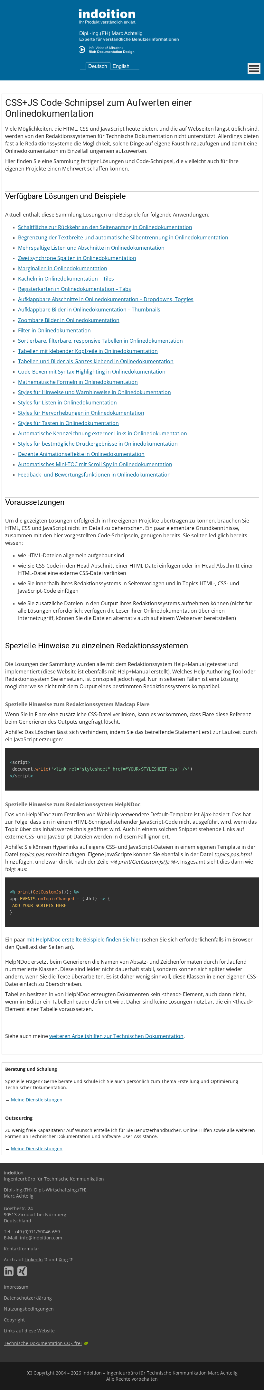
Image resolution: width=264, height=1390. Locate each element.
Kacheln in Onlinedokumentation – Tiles (66, 278)
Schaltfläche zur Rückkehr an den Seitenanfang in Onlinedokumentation (105, 227)
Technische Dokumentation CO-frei (43, 1343)
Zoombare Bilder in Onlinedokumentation (68, 320)
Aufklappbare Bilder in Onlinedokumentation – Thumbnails (89, 309)
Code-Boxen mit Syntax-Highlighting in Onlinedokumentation (91, 371)
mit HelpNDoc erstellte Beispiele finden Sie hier (83, 939)
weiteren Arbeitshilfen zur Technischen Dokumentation (116, 1036)
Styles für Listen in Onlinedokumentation (67, 402)
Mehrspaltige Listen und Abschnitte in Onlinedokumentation (91, 247)
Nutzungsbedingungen (29, 1309)
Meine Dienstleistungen (36, 1100)
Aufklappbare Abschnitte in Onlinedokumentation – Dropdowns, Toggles (105, 299)
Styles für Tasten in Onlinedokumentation (68, 423)
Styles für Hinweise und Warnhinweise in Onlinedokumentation (94, 392)
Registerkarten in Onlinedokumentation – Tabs (74, 288)
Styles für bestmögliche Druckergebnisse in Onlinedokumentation (98, 443)
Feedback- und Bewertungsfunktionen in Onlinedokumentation (94, 474)
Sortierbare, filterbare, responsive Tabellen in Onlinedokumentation (100, 340)
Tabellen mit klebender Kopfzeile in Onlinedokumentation (88, 351)
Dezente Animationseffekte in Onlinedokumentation (81, 454)
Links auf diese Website (29, 1331)
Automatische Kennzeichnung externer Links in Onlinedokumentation (102, 433)
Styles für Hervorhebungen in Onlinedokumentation (81, 412)
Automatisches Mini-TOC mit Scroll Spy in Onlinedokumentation (95, 464)
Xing (63, 1259)
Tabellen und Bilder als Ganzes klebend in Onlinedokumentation (96, 361)
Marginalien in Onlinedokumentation (62, 268)
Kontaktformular (21, 1249)
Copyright (14, 1320)
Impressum (16, 1287)
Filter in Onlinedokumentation (54, 330)
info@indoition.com (41, 1238)
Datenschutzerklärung (28, 1298)
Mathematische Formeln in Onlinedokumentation (78, 381)
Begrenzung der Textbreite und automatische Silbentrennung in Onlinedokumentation (123, 237)
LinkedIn (33, 1259)
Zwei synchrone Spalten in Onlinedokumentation (77, 258)
